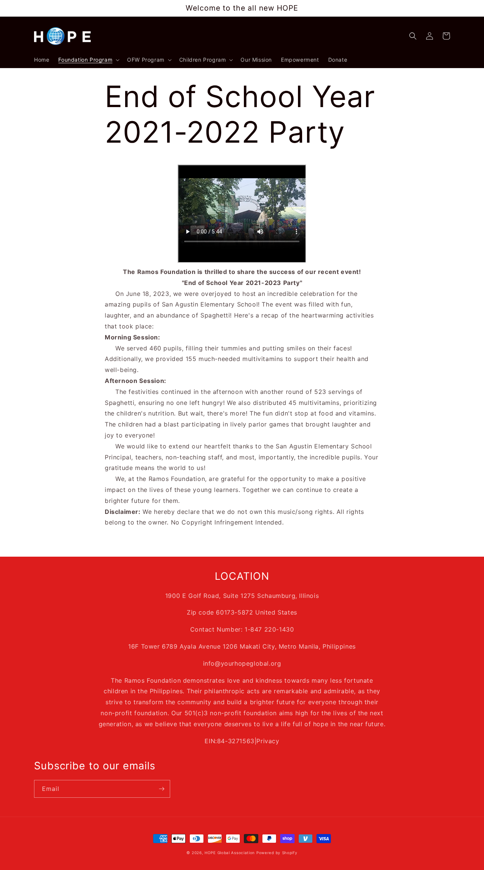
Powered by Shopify (277, 852)
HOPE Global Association (230, 852)
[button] (88, 60)
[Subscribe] (161, 789)
